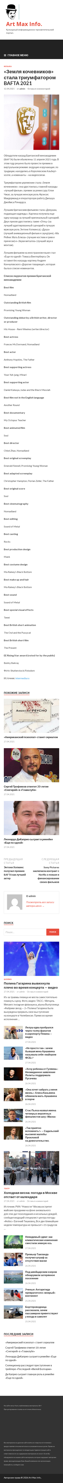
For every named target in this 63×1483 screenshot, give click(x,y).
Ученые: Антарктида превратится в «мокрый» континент (40, 1292)
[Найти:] (31, 932)
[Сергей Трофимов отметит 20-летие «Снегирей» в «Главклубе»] (31, 783)
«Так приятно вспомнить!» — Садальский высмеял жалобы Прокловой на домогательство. (42, 1134)
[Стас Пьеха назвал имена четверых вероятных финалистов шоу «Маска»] (13, 1121)
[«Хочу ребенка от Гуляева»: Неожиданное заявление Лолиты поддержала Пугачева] (13, 1079)
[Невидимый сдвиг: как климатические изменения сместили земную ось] (13, 1247)
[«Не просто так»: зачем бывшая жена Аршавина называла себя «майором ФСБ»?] (13, 1058)
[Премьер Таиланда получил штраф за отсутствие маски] (13, 1265)
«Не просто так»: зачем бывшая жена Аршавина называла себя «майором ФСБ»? (40, 1053)
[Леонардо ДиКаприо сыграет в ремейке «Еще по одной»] (31, 835)
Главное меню (18, 55)
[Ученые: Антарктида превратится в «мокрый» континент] (13, 1300)
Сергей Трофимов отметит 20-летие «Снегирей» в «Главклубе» (26, 788)
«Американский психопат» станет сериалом (31, 737)
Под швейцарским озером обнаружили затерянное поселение (41, 1275)
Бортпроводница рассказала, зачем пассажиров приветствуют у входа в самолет (41, 1311)
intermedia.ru (22, 678)
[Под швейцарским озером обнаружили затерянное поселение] (13, 1282)
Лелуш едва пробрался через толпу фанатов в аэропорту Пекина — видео (39, 1032)
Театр (6, 1188)
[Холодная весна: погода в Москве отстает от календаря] (31, 1185)
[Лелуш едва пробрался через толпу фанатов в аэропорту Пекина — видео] (13, 1038)
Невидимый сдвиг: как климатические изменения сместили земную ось (41, 1240)
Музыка (8, 66)
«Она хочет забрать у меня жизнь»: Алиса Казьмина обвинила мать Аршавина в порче (41, 1094)
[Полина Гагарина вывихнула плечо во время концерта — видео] (31, 976)
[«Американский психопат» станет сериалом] (31, 733)
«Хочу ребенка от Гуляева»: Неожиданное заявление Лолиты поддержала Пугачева (41, 1073)
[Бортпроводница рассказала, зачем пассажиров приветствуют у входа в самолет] (13, 1317)
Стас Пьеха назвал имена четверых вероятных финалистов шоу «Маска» (40, 1113)
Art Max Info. (24, 24)
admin (22, 88)
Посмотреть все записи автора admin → (40, 904)
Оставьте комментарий (39, 88)
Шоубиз (8, 979)
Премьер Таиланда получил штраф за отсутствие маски (36, 1257)
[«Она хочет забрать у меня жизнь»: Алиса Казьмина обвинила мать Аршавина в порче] (13, 1100)
